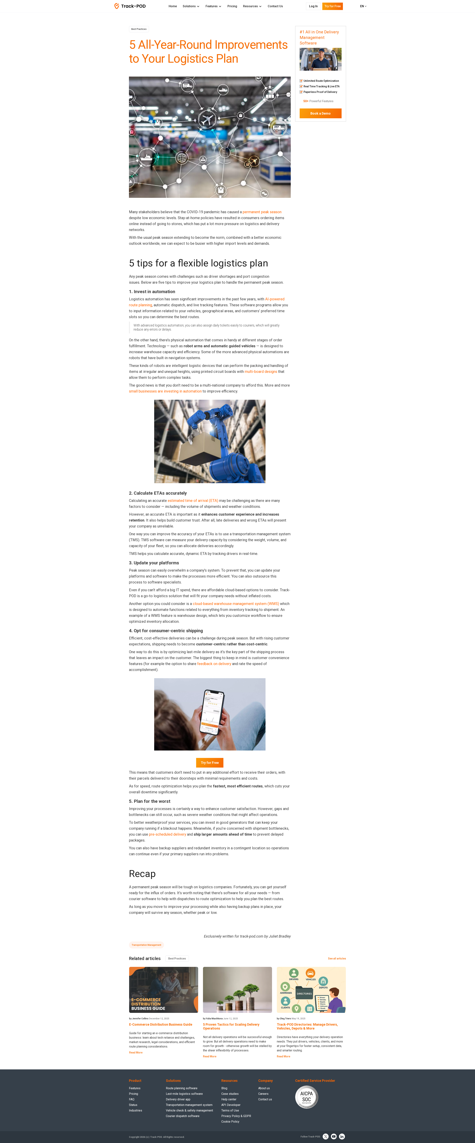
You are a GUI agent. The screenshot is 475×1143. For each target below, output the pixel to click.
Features (212, 6)
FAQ (131, 1099)
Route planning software (181, 1088)
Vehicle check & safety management (189, 1110)
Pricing (232, 6)
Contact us (265, 1099)
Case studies (230, 1094)
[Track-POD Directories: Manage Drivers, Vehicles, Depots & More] (311, 990)
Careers (263, 1094)
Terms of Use (230, 1110)
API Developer (230, 1105)
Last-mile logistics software (184, 1094)
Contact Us (275, 6)
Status (133, 1105)
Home (173, 6)
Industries (135, 1110)
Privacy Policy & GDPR (236, 1116)
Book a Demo (320, 114)
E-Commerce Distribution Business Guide (160, 1024)
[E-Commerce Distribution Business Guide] (163, 990)
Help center (228, 1099)
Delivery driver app (178, 1099)
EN (362, 6)
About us (264, 1088)
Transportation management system (189, 1105)
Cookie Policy (230, 1121)
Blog (224, 1088)
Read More (135, 1052)
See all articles (337, 958)
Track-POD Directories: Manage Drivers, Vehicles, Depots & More (307, 1026)
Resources (250, 6)
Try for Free (210, 763)
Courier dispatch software (182, 1116)
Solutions (189, 6)
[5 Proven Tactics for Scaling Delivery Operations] (237, 990)
